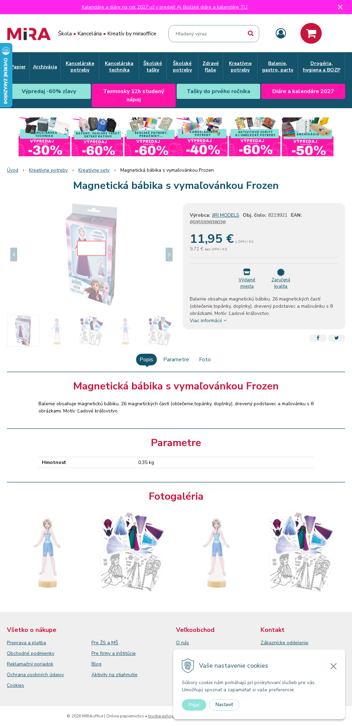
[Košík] (311, 33)
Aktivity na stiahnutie (114, 674)
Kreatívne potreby (48, 170)
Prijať (194, 704)
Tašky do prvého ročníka (218, 91)
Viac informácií (206, 320)
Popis (146, 359)
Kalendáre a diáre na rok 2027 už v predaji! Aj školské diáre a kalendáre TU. (165, 7)
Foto (205, 359)
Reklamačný (20, 664)
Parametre (176, 359)
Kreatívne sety (94, 170)
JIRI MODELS (225, 215)
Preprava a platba (26, 642)
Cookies (15, 685)
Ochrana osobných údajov (35, 674)
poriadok (43, 664)
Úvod (12, 170)
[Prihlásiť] (281, 34)
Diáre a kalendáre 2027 (303, 91)
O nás (182, 642)
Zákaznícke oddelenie (284, 642)
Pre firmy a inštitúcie (113, 653)
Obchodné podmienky (30, 653)
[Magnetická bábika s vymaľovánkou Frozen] (91, 254)
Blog (96, 664)
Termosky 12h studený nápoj (133, 95)
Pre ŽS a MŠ (104, 642)
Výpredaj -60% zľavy (49, 91)
